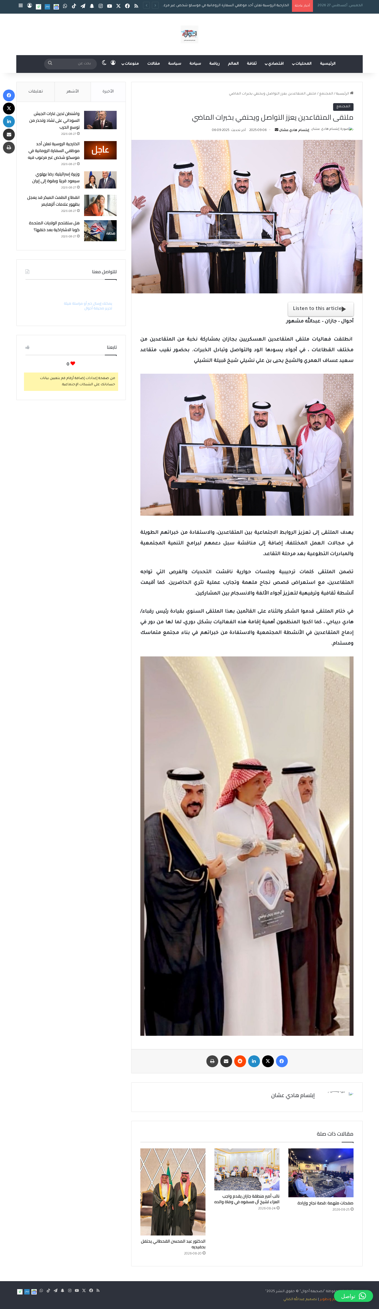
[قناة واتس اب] (38, 7)
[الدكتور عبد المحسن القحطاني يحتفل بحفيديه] (172, 1191)
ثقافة (252, 64)
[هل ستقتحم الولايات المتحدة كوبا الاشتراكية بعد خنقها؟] (100, 231)
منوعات (132, 64)
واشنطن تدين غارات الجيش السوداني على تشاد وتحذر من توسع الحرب (54, 120)
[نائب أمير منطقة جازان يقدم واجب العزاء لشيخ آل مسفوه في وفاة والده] (247, 1169)
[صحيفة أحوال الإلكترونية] (189, 34)
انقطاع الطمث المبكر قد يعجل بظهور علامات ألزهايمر (53, 201)
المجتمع (326, 94)
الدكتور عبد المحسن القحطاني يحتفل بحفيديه (173, 1244)
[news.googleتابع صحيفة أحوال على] (56, 7)
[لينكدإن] (254, 1061)
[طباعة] (212, 1061)
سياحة (195, 64)
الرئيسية (327, 64)
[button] (353, 1296)
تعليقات (35, 91)
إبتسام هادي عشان (294, 130)
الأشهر (73, 91)
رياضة (214, 64)
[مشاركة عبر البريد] (226, 1061)
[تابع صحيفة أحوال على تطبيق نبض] (47, 7)
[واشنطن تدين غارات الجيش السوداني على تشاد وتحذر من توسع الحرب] (100, 120)
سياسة (174, 64)
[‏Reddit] (240, 1061)
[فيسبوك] (282, 1061)
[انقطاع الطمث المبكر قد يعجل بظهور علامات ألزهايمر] (100, 205)
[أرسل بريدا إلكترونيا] (276, 130)
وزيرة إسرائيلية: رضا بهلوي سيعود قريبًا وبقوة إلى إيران (245, 6)
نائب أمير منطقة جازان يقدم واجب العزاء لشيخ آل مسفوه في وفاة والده (247, 1199)
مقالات (153, 64)
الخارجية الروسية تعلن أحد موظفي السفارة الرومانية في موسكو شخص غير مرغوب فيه (54, 150)
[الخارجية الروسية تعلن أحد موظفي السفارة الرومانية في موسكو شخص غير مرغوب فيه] (100, 150)
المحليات (303, 64)
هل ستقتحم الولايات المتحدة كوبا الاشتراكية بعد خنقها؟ (54, 226)
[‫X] (268, 1061)
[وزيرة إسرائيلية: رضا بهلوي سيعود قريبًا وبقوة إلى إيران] (100, 179)
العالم (233, 64)
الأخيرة (108, 91)
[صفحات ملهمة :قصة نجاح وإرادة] (321, 1172)
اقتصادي (276, 64)
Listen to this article (317, 309)
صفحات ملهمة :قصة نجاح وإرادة (326, 1203)
